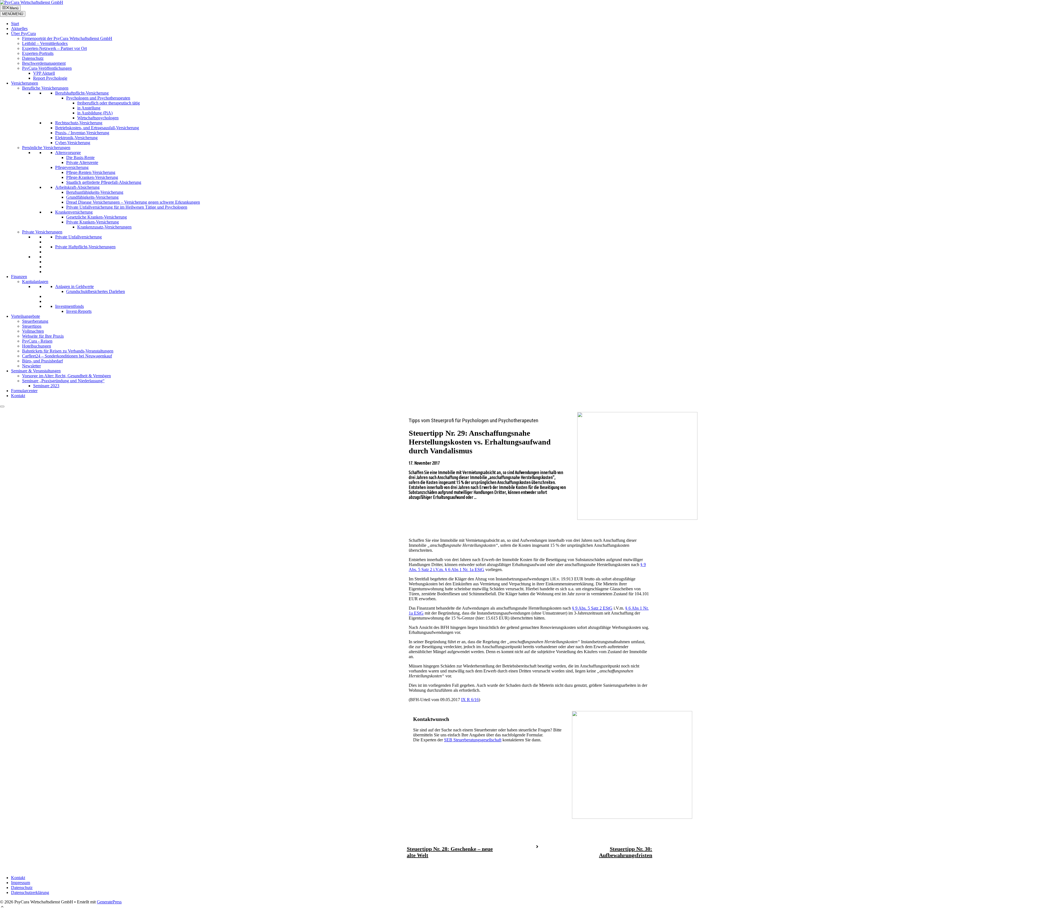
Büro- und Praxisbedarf (42, 361)
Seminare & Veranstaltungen (36, 370)
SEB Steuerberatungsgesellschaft (472, 739)
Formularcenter (24, 390)
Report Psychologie (50, 78)
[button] (2, 907)
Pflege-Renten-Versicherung (90, 172)
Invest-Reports (79, 311)
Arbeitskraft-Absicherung (77, 187)
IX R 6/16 (470, 699)
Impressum (20, 882)
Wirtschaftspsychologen (98, 117)
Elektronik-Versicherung (76, 137)
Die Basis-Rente (80, 157)
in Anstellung (88, 108)
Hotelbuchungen (36, 346)
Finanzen (19, 276)
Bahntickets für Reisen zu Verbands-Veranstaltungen (67, 351)
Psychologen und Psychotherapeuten (98, 98)
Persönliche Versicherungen (46, 147)
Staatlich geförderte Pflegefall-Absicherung (103, 182)
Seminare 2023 (46, 385)
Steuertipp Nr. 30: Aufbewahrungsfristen (625, 852)
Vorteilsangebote (25, 316)
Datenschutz (33, 58)
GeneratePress (109, 902)
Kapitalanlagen (35, 281)
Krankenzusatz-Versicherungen (104, 227)
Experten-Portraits (38, 53)
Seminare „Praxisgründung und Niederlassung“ (63, 380)
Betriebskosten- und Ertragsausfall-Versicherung (97, 127)
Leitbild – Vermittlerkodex (45, 43)
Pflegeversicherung (72, 167)
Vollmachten (33, 331)
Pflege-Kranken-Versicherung (92, 177)
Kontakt (18, 395)
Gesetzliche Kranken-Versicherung (96, 217)
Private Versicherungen (42, 232)
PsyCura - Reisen (37, 341)
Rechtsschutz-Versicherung (78, 122)
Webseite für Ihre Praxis (43, 336)
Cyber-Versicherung (72, 142)
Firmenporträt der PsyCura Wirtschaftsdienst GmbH (67, 38)
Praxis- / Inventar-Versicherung (82, 132)
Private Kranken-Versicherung (92, 222)
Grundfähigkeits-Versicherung (92, 197)
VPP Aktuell (44, 73)
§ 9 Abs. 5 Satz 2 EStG (592, 608)
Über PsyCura (23, 33)
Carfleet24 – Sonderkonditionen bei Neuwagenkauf (67, 356)
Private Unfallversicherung (78, 237)
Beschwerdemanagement (44, 63)
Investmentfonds (69, 306)
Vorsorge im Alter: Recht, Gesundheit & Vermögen (66, 375)
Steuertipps (31, 326)
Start (15, 23)
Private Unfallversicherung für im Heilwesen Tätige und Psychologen (126, 207)
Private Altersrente (82, 162)
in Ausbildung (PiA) (95, 113)
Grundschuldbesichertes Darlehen (95, 291)
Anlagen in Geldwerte (74, 286)
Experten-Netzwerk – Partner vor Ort (54, 48)
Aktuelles (19, 28)
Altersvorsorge (68, 152)
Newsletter (31, 366)
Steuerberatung (35, 321)
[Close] (2, 406)
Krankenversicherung (74, 212)
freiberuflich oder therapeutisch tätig (108, 103)
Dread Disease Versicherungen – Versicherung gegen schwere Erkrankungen (133, 202)
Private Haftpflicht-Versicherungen (85, 246)
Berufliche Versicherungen (45, 88)
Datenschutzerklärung (30, 892)
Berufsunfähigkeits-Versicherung (94, 192)
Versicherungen (24, 83)
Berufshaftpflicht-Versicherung (82, 93)
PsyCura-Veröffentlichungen (47, 68)
